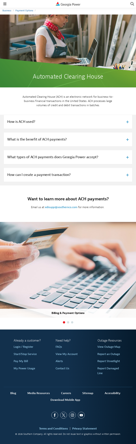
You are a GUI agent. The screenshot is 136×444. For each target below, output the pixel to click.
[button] (64, 322)
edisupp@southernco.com (61, 207)
